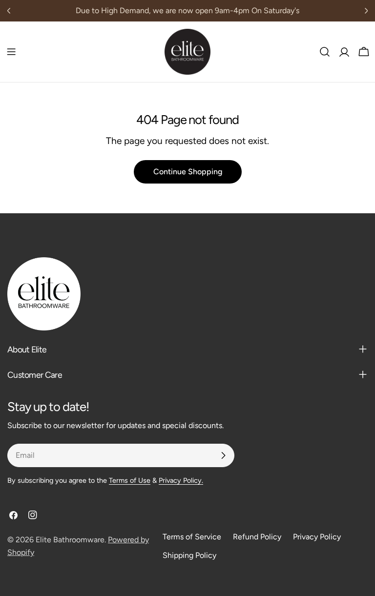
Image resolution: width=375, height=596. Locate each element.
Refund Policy (257, 536)
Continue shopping (187, 171)
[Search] (324, 52)
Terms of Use (129, 480)
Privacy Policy (317, 536)
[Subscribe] (223, 455)
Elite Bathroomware (70, 539)
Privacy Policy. (181, 480)
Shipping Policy (189, 555)
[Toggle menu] (11, 52)
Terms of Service (192, 536)
